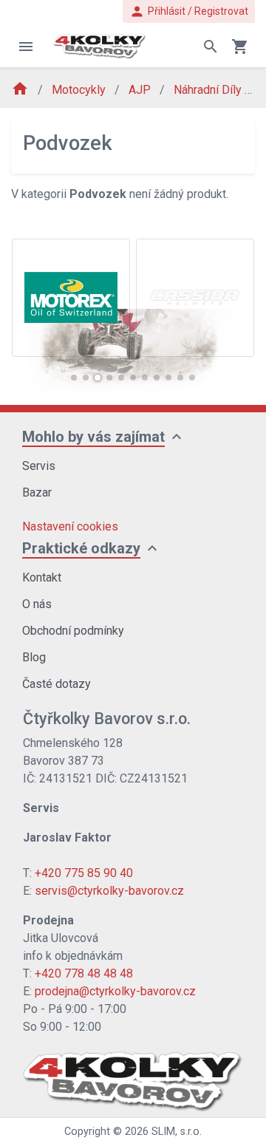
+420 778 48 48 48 (84, 973)
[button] (74, 378)
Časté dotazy (56, 684)
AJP (141, 90)
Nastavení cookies (70, 526)
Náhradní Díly (209, 90)
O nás (37, 604)
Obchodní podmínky (73, 631)
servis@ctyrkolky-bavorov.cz (109, 891)
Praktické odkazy (81, 548)
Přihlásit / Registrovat (188, 11)
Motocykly (80, 90)
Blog (34, 657)
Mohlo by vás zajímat (93, 437)
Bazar (37, 492)
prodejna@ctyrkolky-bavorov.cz (115, 991)
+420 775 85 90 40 (84, 873)
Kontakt (41, 577)
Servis (38, 466)
